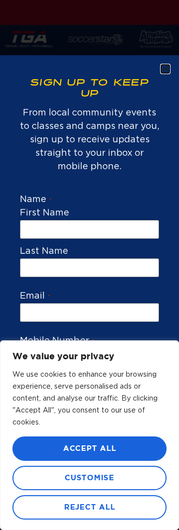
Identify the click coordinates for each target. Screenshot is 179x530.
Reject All (89, 507)
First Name (45, 213)
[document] (89, 265)
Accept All (89, 448)
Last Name (44, 251)
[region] (89, 435)
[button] (165, 69)
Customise (89, 478)
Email (35, 296)
